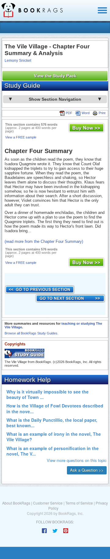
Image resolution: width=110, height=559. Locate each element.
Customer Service (48, 502)
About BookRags (16, 502)
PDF (69, 113)
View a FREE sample (20, 137)
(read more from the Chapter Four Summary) (44, 241)
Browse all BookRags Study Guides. (31, 333)
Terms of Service (79, 502)
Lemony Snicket (18, 60)
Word (86, 113)
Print (102, 113)
